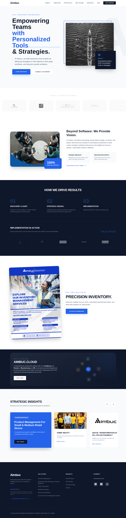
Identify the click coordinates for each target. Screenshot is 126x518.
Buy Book (20, 441)
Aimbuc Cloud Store (43, 486)
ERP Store (80, 3)
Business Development (44, 492)
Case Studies (69, 481)
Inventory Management (44, 478)
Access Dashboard (76, 311)
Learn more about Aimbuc (75, 165)
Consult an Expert (42, 71)
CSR (98, 3)
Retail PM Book (70, 478)
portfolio (68, 3)
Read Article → (97, 444)
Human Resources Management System (49, 495)
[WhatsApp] (107, 484)
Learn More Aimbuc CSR (20, 498)
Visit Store (19, 378)
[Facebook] (101, 484)
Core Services (21, 71)
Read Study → (61, 441)
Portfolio (68, 487)
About (47, 3)
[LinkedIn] (96, 484)
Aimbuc (15, 475)
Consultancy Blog (70, 484)
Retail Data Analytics (43, 489)
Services (57, 3)
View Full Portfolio (108, 231)
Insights (90, 3)
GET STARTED (109, 3)
